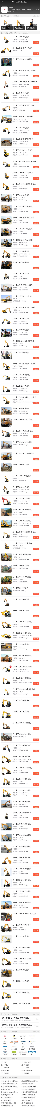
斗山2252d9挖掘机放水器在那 (30, 1086)
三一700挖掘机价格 (27, 1103)
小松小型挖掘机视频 (7, 1106)
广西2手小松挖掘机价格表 (8, 1103)
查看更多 (35, 1032)
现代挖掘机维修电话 (27, 1084)
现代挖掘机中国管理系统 (28, 1089)
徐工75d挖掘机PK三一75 (28, 1097)
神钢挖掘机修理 (5, 1089)
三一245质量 (25, 1068)
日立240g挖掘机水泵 (7, 1095)
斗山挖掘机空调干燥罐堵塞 (29, 1092)
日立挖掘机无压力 (26, 1100)
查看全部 (35, 16)
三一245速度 (5, 1068)
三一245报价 (25, 1065)
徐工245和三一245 (26, 1070)
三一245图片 (5, 1065)
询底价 (36, 42)
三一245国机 (5, 1073)
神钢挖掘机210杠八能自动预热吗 (10, 1092)
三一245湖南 (25, 1073)
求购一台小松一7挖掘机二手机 (10, 1081)
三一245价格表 (25, 1062)
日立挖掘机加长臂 (6, 1100)
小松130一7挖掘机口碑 (28, 1095)
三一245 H (4, 1062)
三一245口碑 (5, 1070)
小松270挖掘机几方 (7, 1097)
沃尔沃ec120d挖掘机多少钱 (9, 1084)
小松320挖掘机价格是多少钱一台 (10, 1086)
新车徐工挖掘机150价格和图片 (30, 1081)
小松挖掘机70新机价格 (28, 1106)
